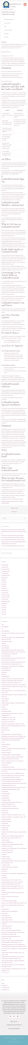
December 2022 (5, 594)
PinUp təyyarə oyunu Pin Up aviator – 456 (11, 880)
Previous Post (14, 508)
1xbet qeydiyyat (5, 698)
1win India (3, 635)
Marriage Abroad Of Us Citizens (8, 806)
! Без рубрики (4, 626)
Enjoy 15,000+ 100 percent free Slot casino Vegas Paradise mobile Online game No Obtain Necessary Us (13, 531)
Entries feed (4, 985)
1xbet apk (3, 643)
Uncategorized (5, 9)
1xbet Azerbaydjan (5, 655)
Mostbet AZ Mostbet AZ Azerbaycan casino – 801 (13, 814)
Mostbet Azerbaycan (6, 821)
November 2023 (5, 571)
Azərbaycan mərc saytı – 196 (8, 717)
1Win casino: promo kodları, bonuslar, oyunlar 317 (13, 633)
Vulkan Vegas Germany (7, 919)
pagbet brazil (4, 869)
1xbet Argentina (5, 645)
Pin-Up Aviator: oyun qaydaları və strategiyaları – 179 (13, 873)
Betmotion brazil (5, 730)
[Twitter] (14, 1016)
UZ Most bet (4, 913)
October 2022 (4, 599)
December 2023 (5, 569)
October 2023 (4, 573)
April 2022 (3, 611)
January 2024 (4, 567)
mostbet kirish (4, 829)
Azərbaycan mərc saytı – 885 (8, 719)
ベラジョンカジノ (5, 972)
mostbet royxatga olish (7, 852)
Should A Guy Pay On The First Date (10, 896)
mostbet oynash (5, 840)
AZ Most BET (4, 709)
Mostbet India (4, 827)
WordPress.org (5, 989)
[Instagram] (17, 1016)
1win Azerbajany (5, 631)
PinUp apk (3, 875)
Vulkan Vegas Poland (6, 926)
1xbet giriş (3, 674)
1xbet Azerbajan (5, 647)
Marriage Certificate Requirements (9, 808)
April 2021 (3, 614)
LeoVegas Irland (5, 798)
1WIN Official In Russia (6, 641)
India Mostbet (4, 791)
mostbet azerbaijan (6, 819)
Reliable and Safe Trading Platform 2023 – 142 (12, 886)
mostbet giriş (4, 823)
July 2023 (3, 579)
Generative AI (4, 765)
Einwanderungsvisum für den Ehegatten (11, 754)
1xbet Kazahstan (5, 676)
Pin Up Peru (4, 871)
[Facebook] (10, 1016)
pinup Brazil (4, 877)
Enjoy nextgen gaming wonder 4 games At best (12, 539)
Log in (2, 983)
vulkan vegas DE (5, 915)
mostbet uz (4, 854)
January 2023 (4, 592)
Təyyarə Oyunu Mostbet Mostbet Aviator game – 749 (13, 903)
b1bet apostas (4, 727)
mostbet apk (4, 810)
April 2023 (3, 586)
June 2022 (3, 607)
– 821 (2, 624)
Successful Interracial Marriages (9, 900)
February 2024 (4, 564)
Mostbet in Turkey (5, 825)
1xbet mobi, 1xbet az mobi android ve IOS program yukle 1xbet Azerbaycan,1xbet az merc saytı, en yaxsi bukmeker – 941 (13, 686)
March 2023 (4, 588)
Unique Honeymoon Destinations (9, 911)
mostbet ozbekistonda (7, 842)
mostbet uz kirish (5, 856)
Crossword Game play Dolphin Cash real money (12, 545)
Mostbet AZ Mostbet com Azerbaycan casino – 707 (13, 817)
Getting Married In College (7, 767)
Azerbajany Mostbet (6, 711)
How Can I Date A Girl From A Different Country (12, 773)
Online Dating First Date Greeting (9, 867)
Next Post (14, 511)
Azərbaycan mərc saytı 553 (7, 721)
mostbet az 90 (5, 812)
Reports (3, 890)
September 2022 (5, 601)
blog (2, 732)
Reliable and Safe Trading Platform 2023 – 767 (12, 888)
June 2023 (3, 582)
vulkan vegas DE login (6, 917)
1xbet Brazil (4, 672)
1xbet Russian (4, 700)
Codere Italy (4, 746)
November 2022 (5, 597)
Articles (3, 707)
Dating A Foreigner (6, 752)
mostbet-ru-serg (5, 865)
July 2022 (3, 605)
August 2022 (4, 603)
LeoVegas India (5, 795)
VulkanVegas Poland (6, 928)
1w (2, 628)
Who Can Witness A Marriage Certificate (11, 930)
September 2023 (5, 575)
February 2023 (4, 590)
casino (3, 742)
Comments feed (5, 987)
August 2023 (4, 577)
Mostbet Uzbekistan (6, 858)
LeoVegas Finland (5, 793)
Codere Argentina (5, 744)
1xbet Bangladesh (5, 670)
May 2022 (3, 609)
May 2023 (3, 584)
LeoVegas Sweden (6, 800)
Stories (3, 898)
